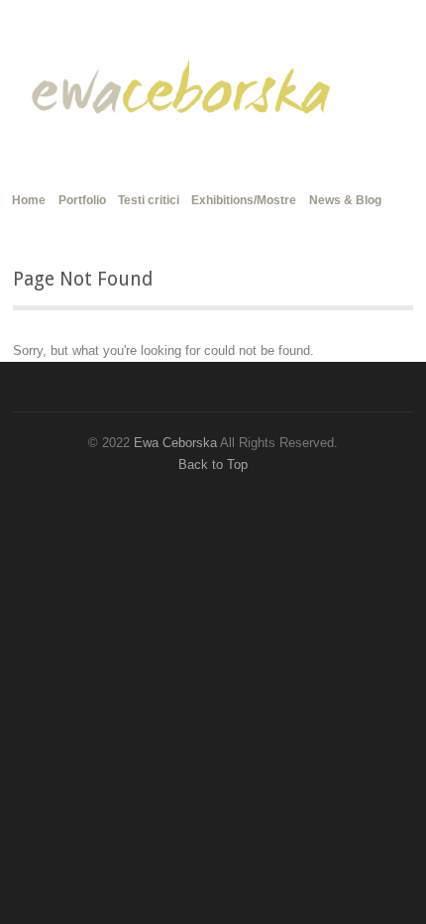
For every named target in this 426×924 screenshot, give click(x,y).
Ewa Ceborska (175, 442)
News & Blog (345, 200)
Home (29, 197)
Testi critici (148, 200)
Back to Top (213, 464)
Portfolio (82, 200)
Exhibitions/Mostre (243, 200)
